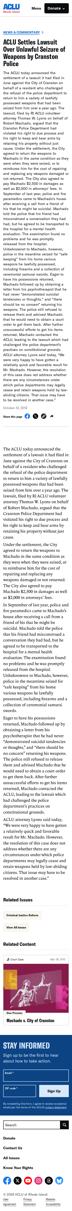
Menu (36, 8)
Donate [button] (54, 8)
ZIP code (11, 1088)
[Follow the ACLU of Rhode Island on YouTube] (28, 1181)
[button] (43, 416)
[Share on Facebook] (27, 417)
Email (9, 1073)
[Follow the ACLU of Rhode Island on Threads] (49, 1181)
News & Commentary (21, 32)
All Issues (11, 1158)
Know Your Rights (18, 1167)
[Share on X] (35, 417)
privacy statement (56, 1107)
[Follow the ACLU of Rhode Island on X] (18, 1181)
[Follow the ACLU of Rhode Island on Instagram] (38, 1181)
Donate (9, 1138)
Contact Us (12, 1148)
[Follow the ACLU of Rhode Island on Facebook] (7, 1181)
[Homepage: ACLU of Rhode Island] (17, 8)
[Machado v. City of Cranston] (36, 990)
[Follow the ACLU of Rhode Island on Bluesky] (59, 1181)
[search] (64, 1124)
